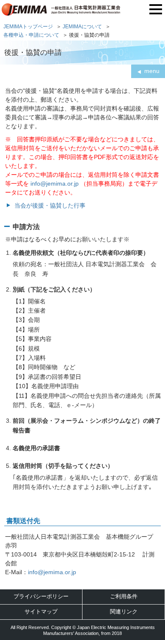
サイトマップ (41, 611)
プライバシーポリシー (41, 596)
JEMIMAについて (82, 26)
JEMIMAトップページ (28, 26)
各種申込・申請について (31, 35)
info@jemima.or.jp (54, 183)
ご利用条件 (124, 596)
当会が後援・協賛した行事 (49, 205)
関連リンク (124, 611)
